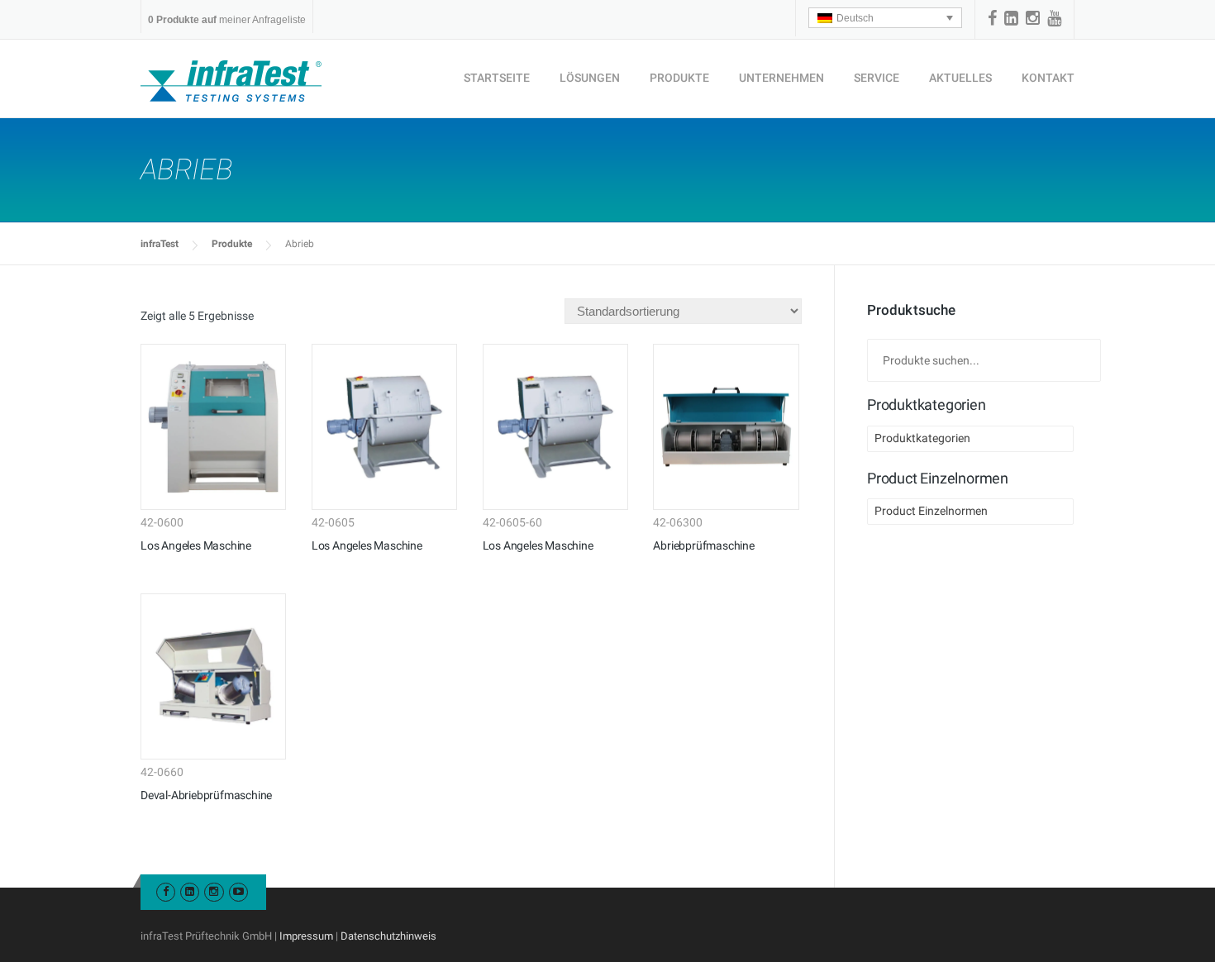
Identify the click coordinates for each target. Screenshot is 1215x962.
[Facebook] (992, 18)
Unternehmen (781, 77)
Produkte (679, 77)
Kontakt (1048, 77)
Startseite (497, 77)
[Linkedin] (1011, 18)
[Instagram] (1033, 18)
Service (876, 77)
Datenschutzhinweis (388, 936)
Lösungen (590, 77)
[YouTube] (1054, 18)
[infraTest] (231, 80)
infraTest (160, 244)
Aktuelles (960, 77)
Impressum (306, 936)
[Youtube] (238, 891)
